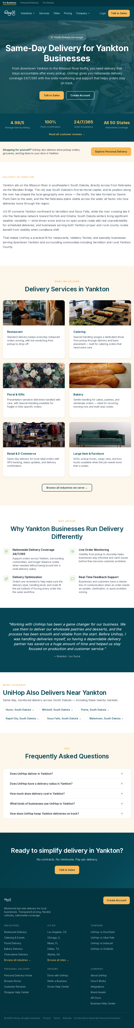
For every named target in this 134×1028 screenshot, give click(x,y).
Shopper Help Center (16, 992)
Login (103, 13)
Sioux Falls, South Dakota (64, 718)
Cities (57, 13)
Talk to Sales (119, 13)
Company (81, 13)
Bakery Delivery (13, 948)
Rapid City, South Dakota (22, 718)
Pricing (68, 13)
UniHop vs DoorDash (103, 931)
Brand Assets (98, 992)
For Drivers (48, 2)
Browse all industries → (17, 959)
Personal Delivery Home (18, 975)
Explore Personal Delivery (111, 151)
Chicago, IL (53, 937)
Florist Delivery (12, 943)
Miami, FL (52, 943)
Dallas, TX (53, 948)
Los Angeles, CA (56, 931)
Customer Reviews (15, 986)
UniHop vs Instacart (102, 943)
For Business (9, 2)
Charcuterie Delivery (16, 954)
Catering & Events (14, 937)
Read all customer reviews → (67, 134)
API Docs (96, 997)
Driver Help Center (58, 986)
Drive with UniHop (57, 975)
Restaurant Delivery (15, 931)
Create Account (80, 95)
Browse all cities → (58, 959)
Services (44, 13)
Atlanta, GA (53, 954)
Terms (56, 1018)
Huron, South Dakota (20, 709)
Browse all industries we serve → (67, 487)
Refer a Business (57, 981)
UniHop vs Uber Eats (102, 937)
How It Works (98, 981)
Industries (26, 13)
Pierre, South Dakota (95, 709)
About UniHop (99, 975)
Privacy (47, 1018)
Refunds (67, 1018)
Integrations (97, 986)
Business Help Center (103, 1003)
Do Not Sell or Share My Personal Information (97, 1018)
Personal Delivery (29, 2)
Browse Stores (12, 981)
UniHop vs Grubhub (102, 948)
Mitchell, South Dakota (57, 709)
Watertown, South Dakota (106, 718)
